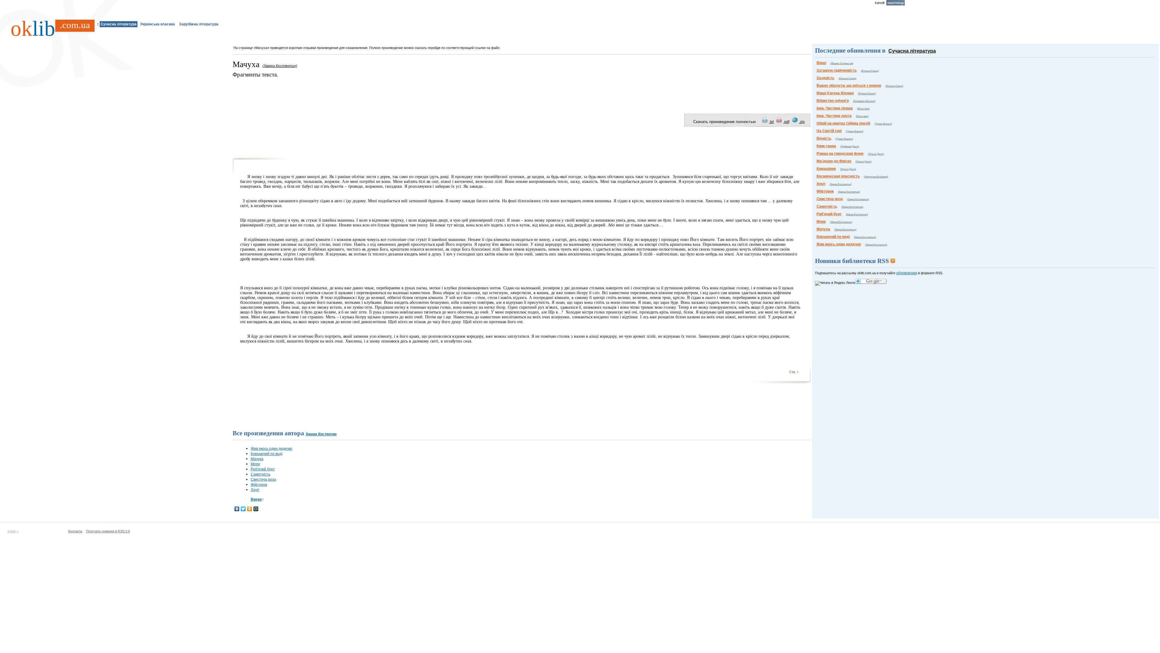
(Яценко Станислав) (841, 63)
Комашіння (826, 169)
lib (50, 28)
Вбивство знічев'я (833, 101)
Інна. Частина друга (834, 116)
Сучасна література (119, 24)
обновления (906, 273)
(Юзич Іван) (863, 108)
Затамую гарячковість (837, 70)
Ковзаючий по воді (266, 454)
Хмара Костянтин (321, 434)
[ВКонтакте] (237, 509)
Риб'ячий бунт (263, 469)
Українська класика (157, 24)
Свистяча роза (263, 479)
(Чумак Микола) (883, 123)
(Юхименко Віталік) (864, 101)
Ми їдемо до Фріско (834, 161)
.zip (802, 122)
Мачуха (257, 459)
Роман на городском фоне (840, 153)
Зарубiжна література (198, 24)
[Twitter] (243, 509)
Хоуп (255, 490)
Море (255, 464)
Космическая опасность (838, 176)
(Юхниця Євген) (870, 71)
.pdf (786, 122)
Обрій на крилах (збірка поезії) (843, 123)
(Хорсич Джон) (876, 154)
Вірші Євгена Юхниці (835, 93)
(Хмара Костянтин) (841, 184)
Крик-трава (826, 146)
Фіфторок (259, 484)
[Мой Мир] (256, 509)
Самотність (260, 474)
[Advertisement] (343, 92)
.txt (771, 122)
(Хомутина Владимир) (876, 176)
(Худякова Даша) (849, 146)
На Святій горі (829, 131)
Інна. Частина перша (835, 108)
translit (879, 3)
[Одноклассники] (249, 509)
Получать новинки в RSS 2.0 (108, 531)
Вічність (824, 138)
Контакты (75, 531)
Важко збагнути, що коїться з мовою (849, 85)
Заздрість (825, 78)
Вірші (821, 63)
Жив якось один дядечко (271, 449)
